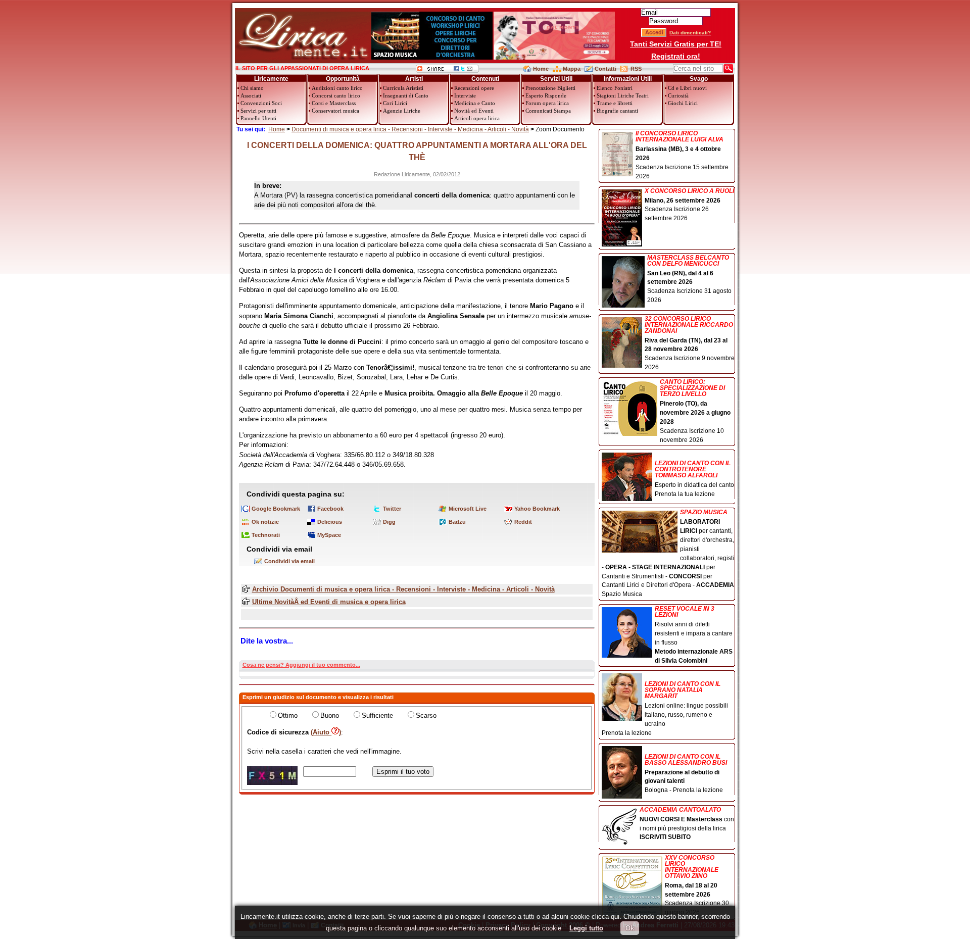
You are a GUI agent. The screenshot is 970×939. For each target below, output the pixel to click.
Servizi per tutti (258, 111)
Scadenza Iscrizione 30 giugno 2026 (697, 885)
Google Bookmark (276, 509)
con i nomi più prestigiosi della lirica (687, 824)
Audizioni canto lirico (337, 88)
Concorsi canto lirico (336, 95)
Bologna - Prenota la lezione (686, 773)
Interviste (465, 95)
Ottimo (288, 715)
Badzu (457, 522)
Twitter (392, 509)
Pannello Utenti (258, 118)
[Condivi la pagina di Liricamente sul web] (447, 70)
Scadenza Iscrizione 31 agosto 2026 (689, 279)
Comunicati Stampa (548, 111)
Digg (389, 522)
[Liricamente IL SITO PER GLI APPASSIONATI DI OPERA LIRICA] (303, 57)
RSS (636, 69)
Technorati (266, 535)
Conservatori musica (335, 111)
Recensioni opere (474, 88)
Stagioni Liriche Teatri (623, 95)
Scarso (426, 715)
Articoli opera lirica (477, 118)
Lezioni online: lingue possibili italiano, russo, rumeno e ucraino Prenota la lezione (665, 708)
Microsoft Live (468, 509)
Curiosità (678, 95)
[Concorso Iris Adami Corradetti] (554, 57)
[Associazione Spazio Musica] (432, 57)
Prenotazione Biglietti (550, 88)
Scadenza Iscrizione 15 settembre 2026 (682, 155)
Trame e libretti (615, 103)
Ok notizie (265, 522)
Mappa (571, 69)
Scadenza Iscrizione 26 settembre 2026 (689, 205)
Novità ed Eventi (474, 111)
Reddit (523, 522)
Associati (250, 95)
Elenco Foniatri (615, 88)
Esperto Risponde (545, 95)
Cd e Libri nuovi (687, 88)
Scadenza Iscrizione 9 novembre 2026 (690, 343)
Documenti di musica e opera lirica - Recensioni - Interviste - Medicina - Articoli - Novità (410, 129)
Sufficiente (377, 715)
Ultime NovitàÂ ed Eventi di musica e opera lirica (329, 602)
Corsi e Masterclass (334, 103)
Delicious (329, 522)
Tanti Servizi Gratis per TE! (675, 44)
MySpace (329, 535)
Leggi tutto (586, 928)
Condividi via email (289, 561)
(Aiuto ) (326, 732)
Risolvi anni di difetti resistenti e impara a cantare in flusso (694, 635)
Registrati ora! (675, 56)
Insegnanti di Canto (405, 95)
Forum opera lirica (547, 103)
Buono (329, 715)
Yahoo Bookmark (537, 509)
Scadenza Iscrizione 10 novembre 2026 (695, 411)
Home (541, 69)
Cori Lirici (395, 103)
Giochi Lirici (683, 103)
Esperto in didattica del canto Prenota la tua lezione (694, 479)
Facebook (330, 509)
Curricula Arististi (403, 88)
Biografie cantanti (617, 111)
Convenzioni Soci (261, 103)
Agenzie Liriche (401, 111)
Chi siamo (252, 88)
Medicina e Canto (474, 103)
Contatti (605, 69)
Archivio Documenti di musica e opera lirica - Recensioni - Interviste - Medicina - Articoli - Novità (403, 589)
